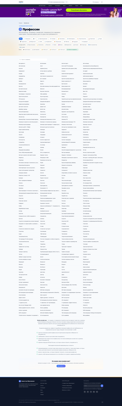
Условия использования (52, 400)
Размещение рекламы (67, 387)
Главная (20, 23)
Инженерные (71, 38)
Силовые (52, 38)
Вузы (64, 5)
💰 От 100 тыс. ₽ (53, 49)
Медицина (27, 38)
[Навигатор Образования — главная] (21, 2)
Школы (50, 5)
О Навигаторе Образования (68, 383)
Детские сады (42, 5)
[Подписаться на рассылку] (102, 385)
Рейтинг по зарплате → (73, 49)
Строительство (81, 38)
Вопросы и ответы (66, 390)
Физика (60, 44)
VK (84, 391)
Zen (97, 391)
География (22, 47)
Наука (100, 38)
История (75, 44)
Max (94, 391)
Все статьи (60, 366)
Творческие (57, 41)
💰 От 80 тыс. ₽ (45, 49)
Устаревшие (84, 41)
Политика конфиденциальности (41, 400)
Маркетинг (32, 41)
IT (34, 38)
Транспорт (92, 38)
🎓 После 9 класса (26, 49)
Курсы (76, 5)
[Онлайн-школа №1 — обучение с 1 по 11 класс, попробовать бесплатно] (61, 12)
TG (91, 391)
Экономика (61, 38)
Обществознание (31, 44)
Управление (48, 41)
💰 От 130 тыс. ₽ (61, 49)
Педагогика (23, 41)
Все (21, 38)
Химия (54, 44)
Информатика (68, 44)
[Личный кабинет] (102, 2)
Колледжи (57, 5)
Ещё (81, 5)
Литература (83, 44)
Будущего (75, 41)
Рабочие (66, 41)
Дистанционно (36, 49)
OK (87, 391)
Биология (48, 44)
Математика (40, 44)
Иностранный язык (93, 44)
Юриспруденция (42, 38)
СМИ (40, 41)
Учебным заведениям (67, 385)
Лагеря (70, 5)
